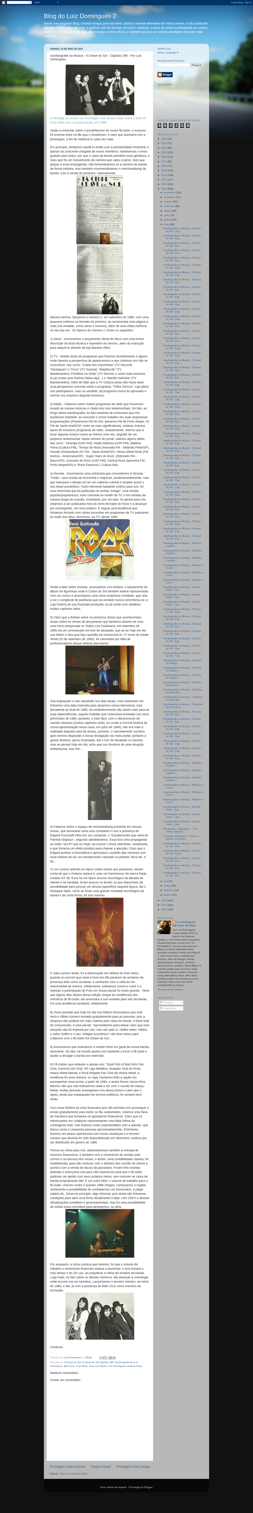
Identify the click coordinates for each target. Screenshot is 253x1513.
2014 (164, 900)
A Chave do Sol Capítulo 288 (98, 1362)
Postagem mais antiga (133, 1466)
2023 (164, 152)
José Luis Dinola (98, 1366)
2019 (164, 170)
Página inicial (101, 1466)
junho (167, 219)
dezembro (170, 192)
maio (167, 224)
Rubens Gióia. (135, 1366)
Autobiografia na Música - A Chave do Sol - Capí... (182, 347)
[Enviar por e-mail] (101, 1357)
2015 (164, 188)
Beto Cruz (69, 1366)
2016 (164, 184)
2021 (164, 161)
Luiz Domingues (117, 1366)
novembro (170, 197)
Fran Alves (82, 1366)
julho (167, 215)
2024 (164, 148)
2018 (164, 175)
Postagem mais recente (67, 1466)
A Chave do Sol (72, 1362)
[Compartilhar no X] (107, 1357)
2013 (164, 905)
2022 (164, 157)
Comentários (169, 1008)
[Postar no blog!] (104, 1357)
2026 (164, 138)
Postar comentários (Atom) (74, 1473)
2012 (164, 909)
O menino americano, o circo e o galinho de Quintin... (181, 837)
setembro (169, 206)
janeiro (168, 895)
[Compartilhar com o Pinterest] (114, 1357)
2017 (164, 179)
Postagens (168, 1002)
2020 (164, 166)
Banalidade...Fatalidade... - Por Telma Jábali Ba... (180, 830)
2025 (164, 143)
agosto (168, 211)
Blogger (148, 1487)
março (168, 885)
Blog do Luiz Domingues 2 (80, 15)
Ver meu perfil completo (170, 989)
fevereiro (169, 890)
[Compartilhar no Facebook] (111, 1357)
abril (166, 881)
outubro (168, 201)
